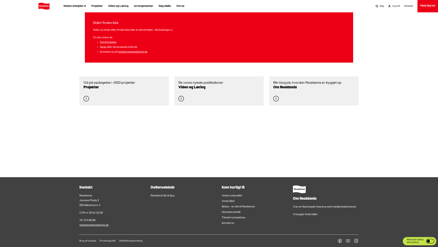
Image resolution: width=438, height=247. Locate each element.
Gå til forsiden (108, 42)
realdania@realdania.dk (132, 52)
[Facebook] (339, 240)
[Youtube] (348, 240)
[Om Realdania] (276, 98)
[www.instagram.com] (356, 240)
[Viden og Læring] (181, 98)
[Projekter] (86, 98)
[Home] (44, 6)
